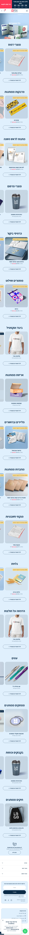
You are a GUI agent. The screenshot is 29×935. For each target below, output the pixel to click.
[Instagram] (11, 900)
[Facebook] (8, 900)
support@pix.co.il (20, 916)
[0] (4, 10)
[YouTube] (5, 900)
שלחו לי (14, 892)
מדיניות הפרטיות (15, 929)
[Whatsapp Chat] (25, 931)
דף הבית (26, 14)
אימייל (14, 887)
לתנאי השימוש (9, 928)
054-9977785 (21, 913)
